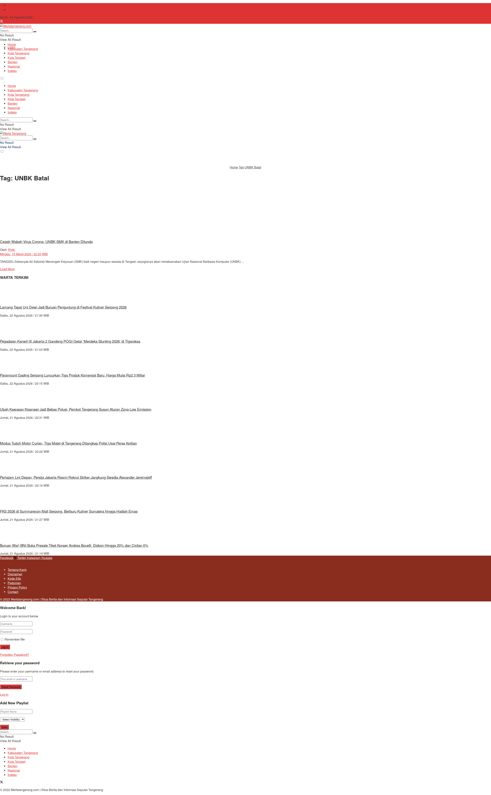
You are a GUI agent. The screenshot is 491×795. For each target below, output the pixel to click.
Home (12, 44)
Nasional (14, 66)
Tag (241, 167)
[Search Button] (34, 31)
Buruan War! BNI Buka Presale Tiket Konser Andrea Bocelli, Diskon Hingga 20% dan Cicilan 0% (74, 545)
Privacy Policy (17, 587)
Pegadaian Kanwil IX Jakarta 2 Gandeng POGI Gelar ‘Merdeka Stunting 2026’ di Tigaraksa (70, 341)
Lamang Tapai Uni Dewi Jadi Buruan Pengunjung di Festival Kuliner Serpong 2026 (63, 307)
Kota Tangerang (18, 53)
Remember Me (15, 639)
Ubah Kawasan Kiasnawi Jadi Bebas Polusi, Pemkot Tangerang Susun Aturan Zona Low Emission (75, 409)
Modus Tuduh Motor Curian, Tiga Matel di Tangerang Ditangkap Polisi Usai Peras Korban (68, 443)
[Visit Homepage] (15, 26)
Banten (12, 62)
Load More (7, 269)
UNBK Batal (253, 167)
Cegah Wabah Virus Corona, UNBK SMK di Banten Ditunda (46, 241)
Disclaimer (15, 574)
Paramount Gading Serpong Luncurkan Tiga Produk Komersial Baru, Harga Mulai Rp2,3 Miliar (72, 375)
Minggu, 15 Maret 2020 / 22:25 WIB (24, 254)
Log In (4, 694)
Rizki (11, 249)
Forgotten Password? (14, 654)
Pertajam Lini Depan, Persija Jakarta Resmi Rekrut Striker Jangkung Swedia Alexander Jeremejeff (76, 477)
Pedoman (14, 583)
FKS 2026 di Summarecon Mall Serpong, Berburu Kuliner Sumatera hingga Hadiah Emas (69, 511)
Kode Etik (14, 578)
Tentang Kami (17, 5)
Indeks (12, 71)
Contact (13, 9)
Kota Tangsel (17, 57)
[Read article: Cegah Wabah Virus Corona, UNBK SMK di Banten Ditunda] (245, 210)
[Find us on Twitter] (1, 21)
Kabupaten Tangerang (23, 49)
